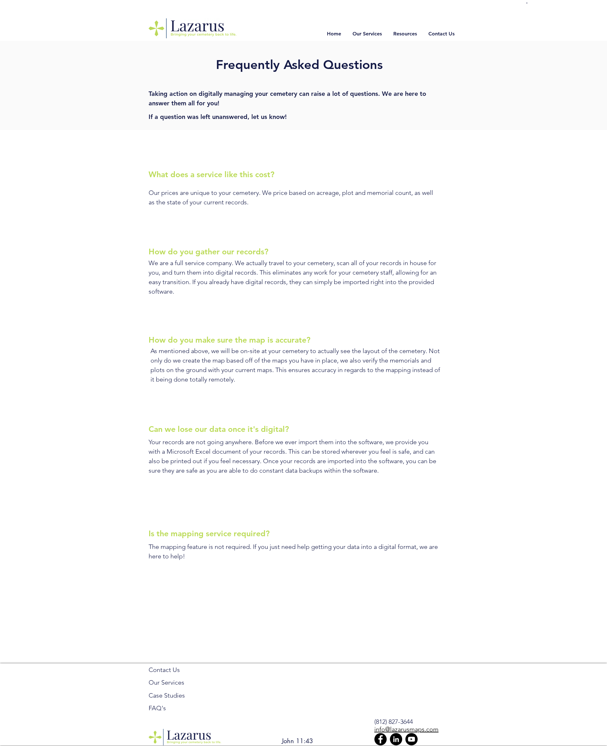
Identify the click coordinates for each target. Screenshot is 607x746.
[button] (527, 3)
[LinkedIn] (396, 739)
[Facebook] (380, 739)
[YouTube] (411, 739)
